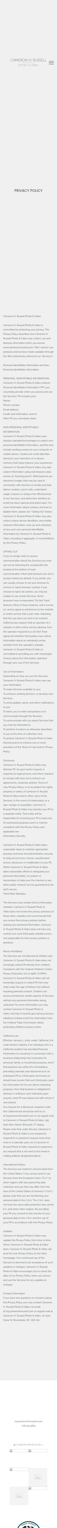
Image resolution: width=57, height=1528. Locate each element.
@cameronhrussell (28, 1444)
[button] (51, 62)
